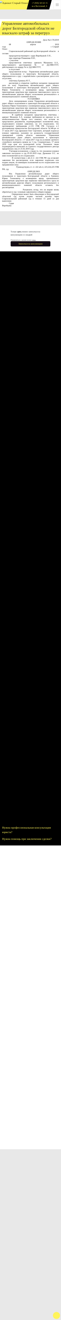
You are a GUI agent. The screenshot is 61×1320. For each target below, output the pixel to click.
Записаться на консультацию (30, 244)
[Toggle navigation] (57, 4)
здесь (34, 240)
